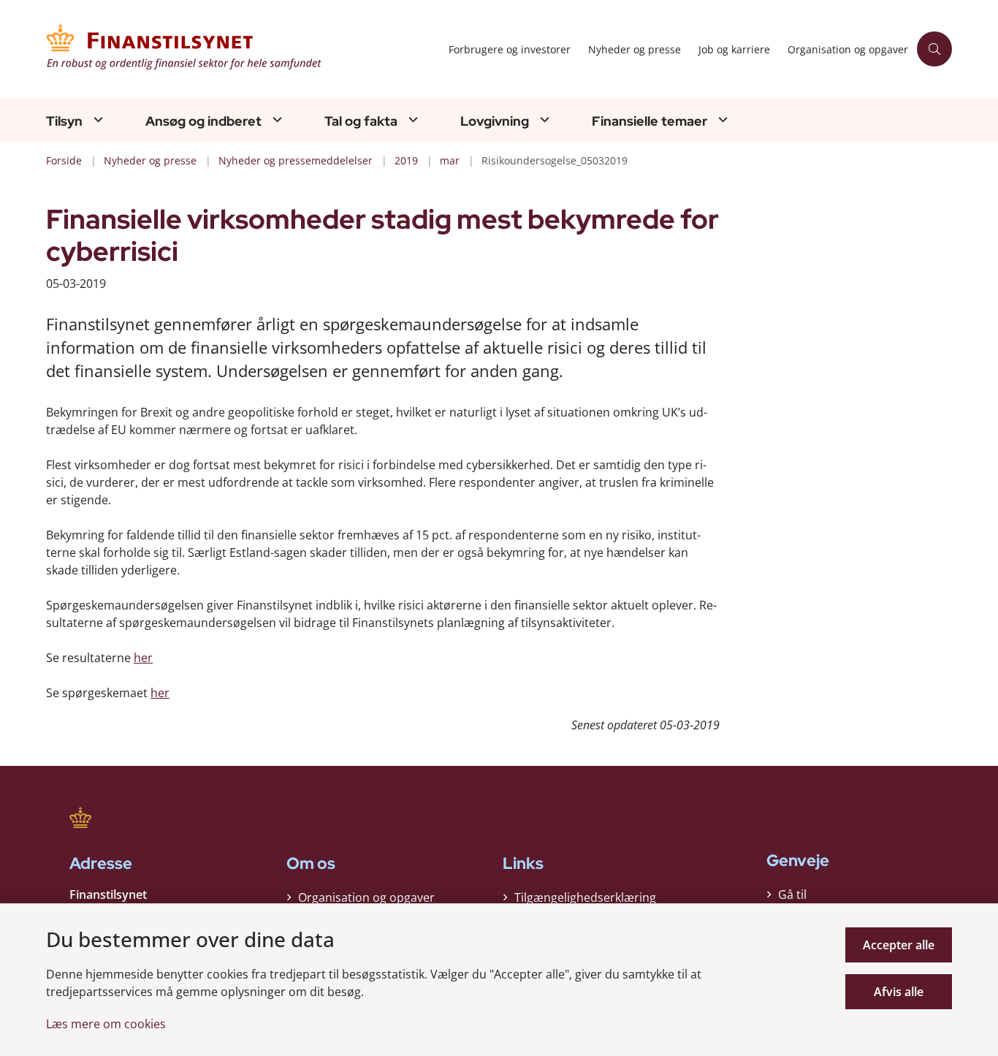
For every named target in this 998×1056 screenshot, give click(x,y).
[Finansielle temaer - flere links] (721, 119)
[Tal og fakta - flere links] (411, 119)
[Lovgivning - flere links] (543, 119)
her (143, 658)
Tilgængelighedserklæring (585, 897)
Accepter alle (898, 945)
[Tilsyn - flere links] (96, 119)
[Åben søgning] (934, 49)
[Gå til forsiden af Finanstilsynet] (243, 49)
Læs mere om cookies (106, 1024)
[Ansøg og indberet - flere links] (275, 119)
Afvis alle (898, 992)
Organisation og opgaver (366, 897)
